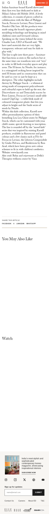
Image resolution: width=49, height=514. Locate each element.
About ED (32, 501)
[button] (7, 223)
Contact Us (9, 501)
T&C (42, 501)
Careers (21, 501)
